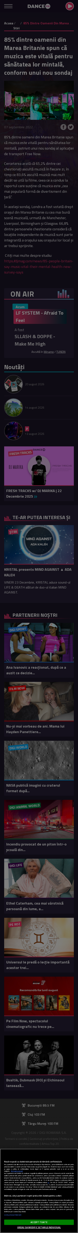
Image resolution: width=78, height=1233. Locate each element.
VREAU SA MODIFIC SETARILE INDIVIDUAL (39, 1227)
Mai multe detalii (17, 1171)
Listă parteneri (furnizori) (12, 1215)
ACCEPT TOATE (39, 1222)
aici (48, 1182)
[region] (39, 1191)
